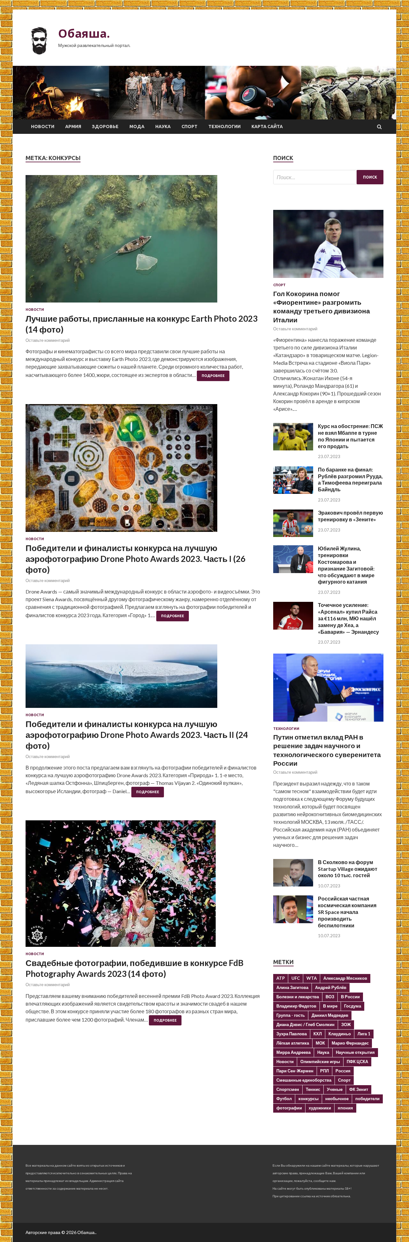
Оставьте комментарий (48, 340)
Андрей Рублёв (330, 987)
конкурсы (308, 1098)
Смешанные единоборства (303, 1080)
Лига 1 (364, 1033)
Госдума (352, 1005)
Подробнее (213, 376)
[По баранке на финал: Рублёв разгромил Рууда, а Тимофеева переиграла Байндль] (293, 492)
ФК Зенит (358, 1089)
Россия (343, 1070)
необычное (337, 1098)
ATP (280, 978)
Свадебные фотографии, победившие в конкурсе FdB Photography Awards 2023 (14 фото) (134, 968)
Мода (136, 126)
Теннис (313, 1089)
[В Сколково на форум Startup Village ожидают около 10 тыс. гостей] (293, 884)
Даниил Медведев (330, 1015)
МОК (320, 1043)
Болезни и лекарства (297, 996)
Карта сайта (267, 126)
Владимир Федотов (296, 1005)
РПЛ (324, 1070)
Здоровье (105, 126)
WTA (311, 978)
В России (350, 996)
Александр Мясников (345, 978)
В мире (330, 1005)
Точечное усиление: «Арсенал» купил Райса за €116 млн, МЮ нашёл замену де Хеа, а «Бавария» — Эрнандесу (348, 618)
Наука (163, 126)
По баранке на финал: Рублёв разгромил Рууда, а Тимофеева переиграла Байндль (350, 479)
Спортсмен (287, 1089)
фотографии (289, 1107)
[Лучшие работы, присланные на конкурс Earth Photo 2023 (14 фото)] (143, 241)
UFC (295, 978)
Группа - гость (290, 1015)
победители (367, 1098)
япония (345, 1107)
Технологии (224, 126)
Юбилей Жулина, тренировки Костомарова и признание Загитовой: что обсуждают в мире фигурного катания (346, 565)
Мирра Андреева (293, 1052)
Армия (73, 126)
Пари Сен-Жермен (294, 1070)
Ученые (335, 1089)
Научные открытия (355, 1052)
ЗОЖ (346, 1024)
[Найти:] (328, 177)
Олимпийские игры (320, 1061)
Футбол (284, 1098)
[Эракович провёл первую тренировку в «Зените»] (293, 535)
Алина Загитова (292, 987)
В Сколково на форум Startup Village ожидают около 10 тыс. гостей (347, 868)
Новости (42, 126)
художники (320, 1107)
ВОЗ (330, 996)
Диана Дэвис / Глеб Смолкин (305, 1024)
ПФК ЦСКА (357, 1061)
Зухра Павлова (291, 1033)
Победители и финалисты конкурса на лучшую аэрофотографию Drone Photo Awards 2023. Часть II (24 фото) (137, 735)
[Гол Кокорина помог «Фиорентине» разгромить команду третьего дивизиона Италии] (328, 279)
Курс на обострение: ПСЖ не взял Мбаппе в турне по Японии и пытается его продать (350, 436)
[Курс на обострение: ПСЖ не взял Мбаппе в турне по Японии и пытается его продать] (293, 448)
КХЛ (317, 1033)
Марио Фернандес (350, 1043)
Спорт (189, 126)
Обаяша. (84, 33)
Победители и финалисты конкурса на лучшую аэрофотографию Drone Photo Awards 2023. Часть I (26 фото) (135, 559)
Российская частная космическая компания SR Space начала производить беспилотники (347, 911)
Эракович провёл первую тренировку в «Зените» (350, 516)
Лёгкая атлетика (292, 1043)
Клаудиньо (339, 1033)
